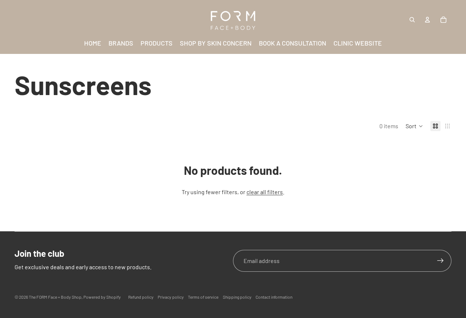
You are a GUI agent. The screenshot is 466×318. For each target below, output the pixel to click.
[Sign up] (440, 260)
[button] (414, 126)
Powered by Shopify (102, 296)
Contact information (274, 296)
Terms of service (203, 296)
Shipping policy (237, 296)
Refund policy (141, 296)
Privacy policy (171, 296)
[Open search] (412, 20)
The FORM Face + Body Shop (55, 296)
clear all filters (264, 191)
